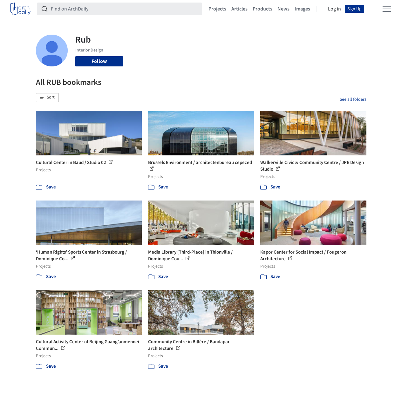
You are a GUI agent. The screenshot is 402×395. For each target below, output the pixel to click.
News (283, 8)
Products (262, 8)
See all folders (353, 99)
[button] (47, 97)
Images (302, 8)
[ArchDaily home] (20, 9)
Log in (334, 8)
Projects (217, 8)
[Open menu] (387, 9)
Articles (239, 8)
